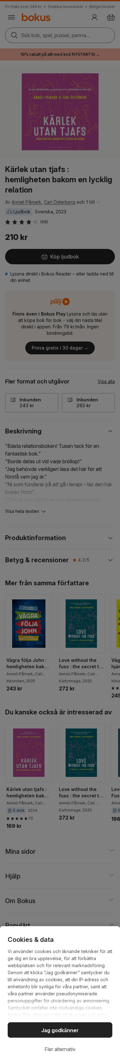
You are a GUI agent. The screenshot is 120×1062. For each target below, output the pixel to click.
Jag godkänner (60, 1030)
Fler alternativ (60, 1049)
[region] (60, 994)
